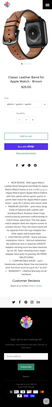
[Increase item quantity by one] (33, 119)
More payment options (26, 153)
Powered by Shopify (26, 387)
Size (6, 98)
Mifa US (33, 384)
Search (26, 376)
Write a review (35, 286)
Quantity (20, 113)
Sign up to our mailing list (26, 339)
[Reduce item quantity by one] (19, 119)
